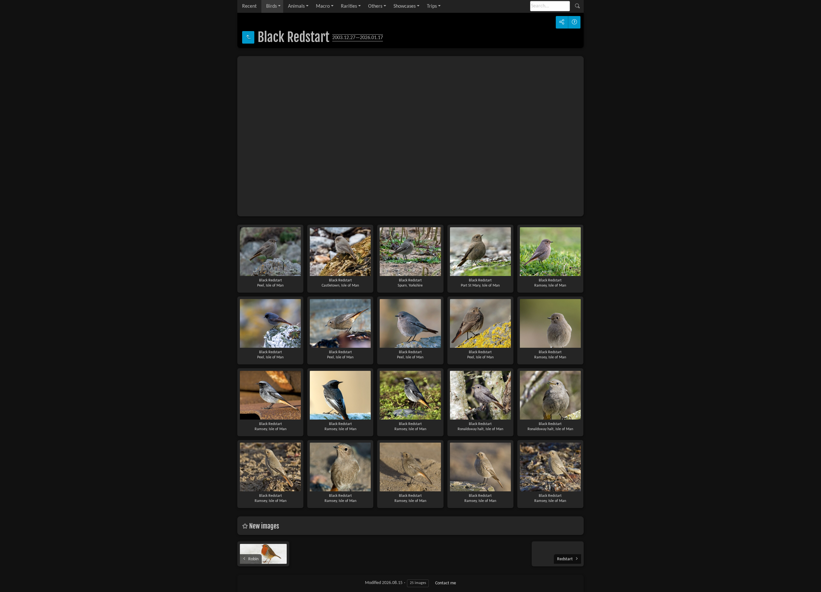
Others (375, 6)
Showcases (405, 6)
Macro (323, 6)
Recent (249, 6)
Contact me (445, 583)
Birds (271, 6)
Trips (432, 6)
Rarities (349, 6)
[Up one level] (248, 37)
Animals (296, 6)
